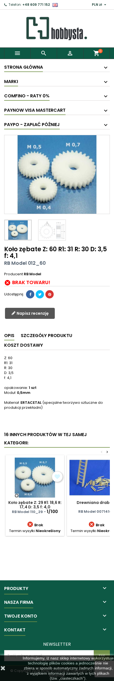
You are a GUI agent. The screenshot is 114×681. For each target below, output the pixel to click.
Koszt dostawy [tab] (23, 345)
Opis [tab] (9, 335)
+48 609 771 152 (36, 4)
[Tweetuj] (40, 294)
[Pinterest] (49, 294)
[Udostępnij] (30, 294)
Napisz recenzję (32, 313)
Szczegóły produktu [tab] (46, 335)
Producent (13, 274)
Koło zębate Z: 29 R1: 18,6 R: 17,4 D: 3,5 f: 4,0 (35, 505)
